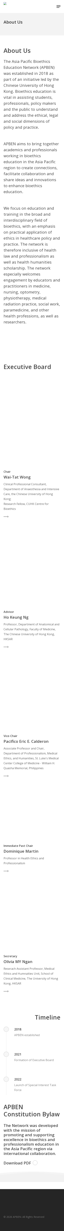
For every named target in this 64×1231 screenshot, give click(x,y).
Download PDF (17, 1163)
